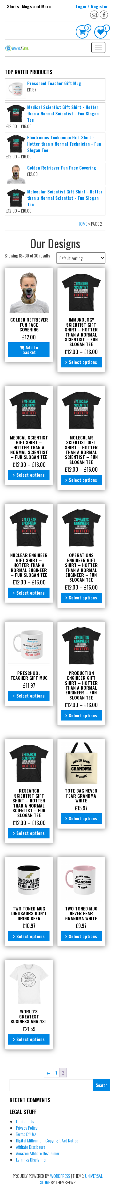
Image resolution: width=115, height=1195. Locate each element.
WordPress (60, 1175)
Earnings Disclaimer (31, 1159)
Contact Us (25, 1121)
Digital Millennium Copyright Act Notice (47, 1140)
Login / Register (92, 6)
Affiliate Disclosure (30, 1146)
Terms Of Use (26, 1134)
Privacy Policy (26, 1127)
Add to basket (30, 349)
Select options (83, 361)
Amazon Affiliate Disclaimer (37, 1153)
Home (82, 223)
